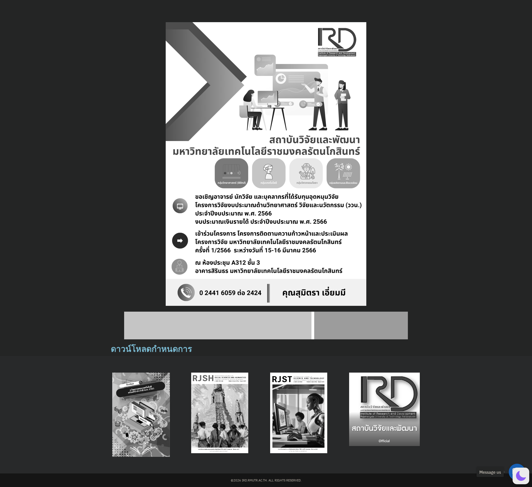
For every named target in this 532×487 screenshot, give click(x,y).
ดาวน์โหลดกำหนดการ (151, 349)
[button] (521, 476)
